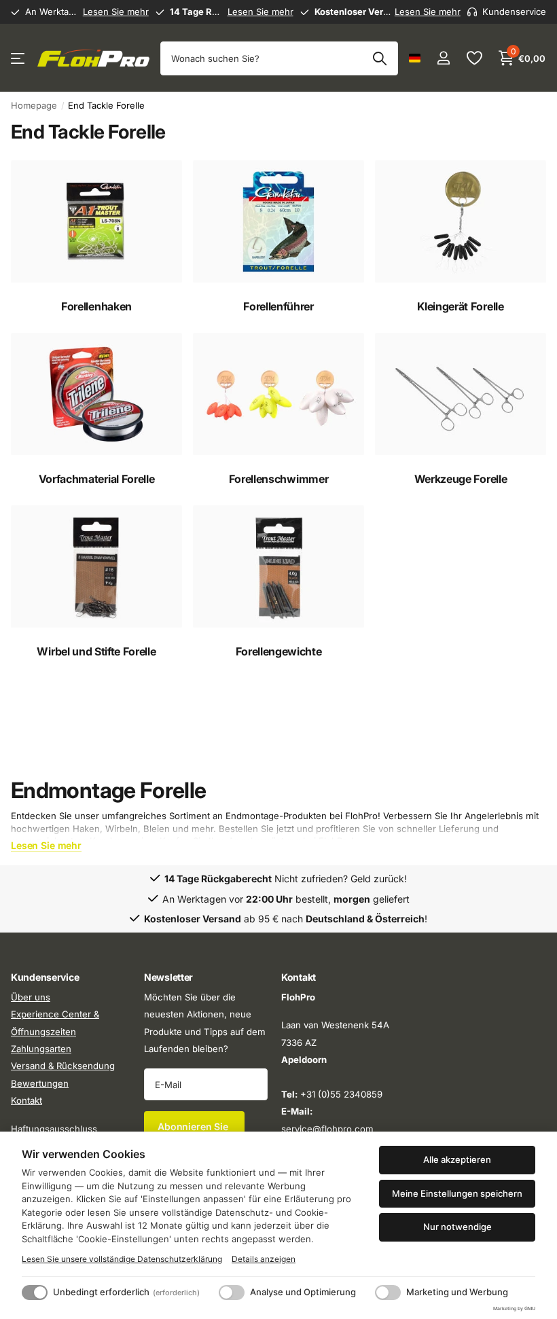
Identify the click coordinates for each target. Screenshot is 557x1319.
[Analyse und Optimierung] (232, 1292)
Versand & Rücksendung (63, 1065)
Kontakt (26, 1100)
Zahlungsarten (41, 1048)
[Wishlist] (474, 58)
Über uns (30, 997)
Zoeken (379, 58)
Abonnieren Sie (194, 1126)
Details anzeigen (263, 1259)
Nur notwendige (457, 1226)
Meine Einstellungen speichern (457, 1193)
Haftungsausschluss (54, 1128)
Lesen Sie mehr (116, 11)
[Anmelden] (443, 58)
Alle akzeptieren (457, 1159)
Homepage (34, 105)
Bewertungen (40, 1083)
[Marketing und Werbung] (388, 1292)
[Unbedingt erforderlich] (35, 1292)
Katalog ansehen (18, 58)
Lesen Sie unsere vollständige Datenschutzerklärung (122, 1259)
